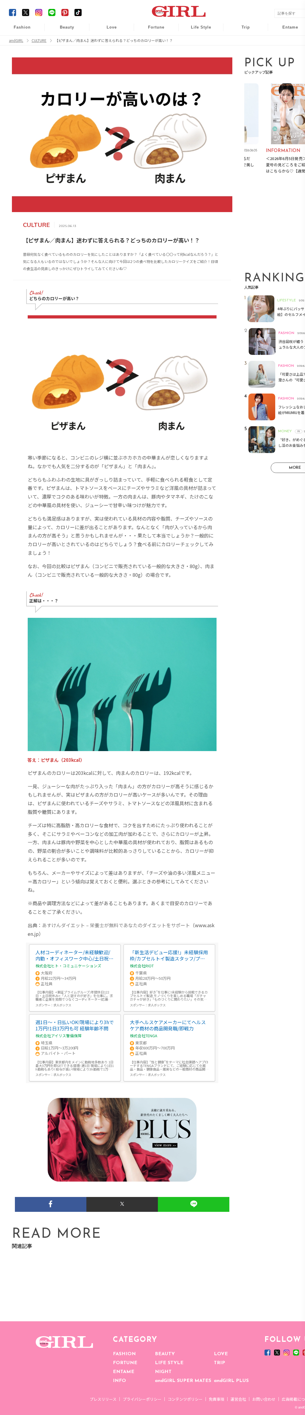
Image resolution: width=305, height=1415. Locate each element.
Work (197, 42)
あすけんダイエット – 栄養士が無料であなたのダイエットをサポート (116, 925)
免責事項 (216, 1399)
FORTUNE (125, 1363)
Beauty (67, 27)
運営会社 (238, 1399)
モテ (107, 42)
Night (107, 53)
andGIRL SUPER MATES (183, 1380)
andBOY (286, 30)
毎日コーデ (18, 30)
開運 (152, 30)
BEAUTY (165, 1354)
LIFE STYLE (169, 1363)
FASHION (124, 1354)
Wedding (107, 30)
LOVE (221, 1354)
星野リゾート (241, 42)
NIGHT (163, 1371)
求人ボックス (62, 1005)
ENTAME (123, 1371)
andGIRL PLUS (231, 1380)
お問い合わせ (264, 1399)
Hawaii (242, 30)
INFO (119, 1380)
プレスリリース (103, 1399)
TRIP (219, 1363)
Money (197, 30)
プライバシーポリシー (142, 1399)
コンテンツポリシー (185, 1399)
